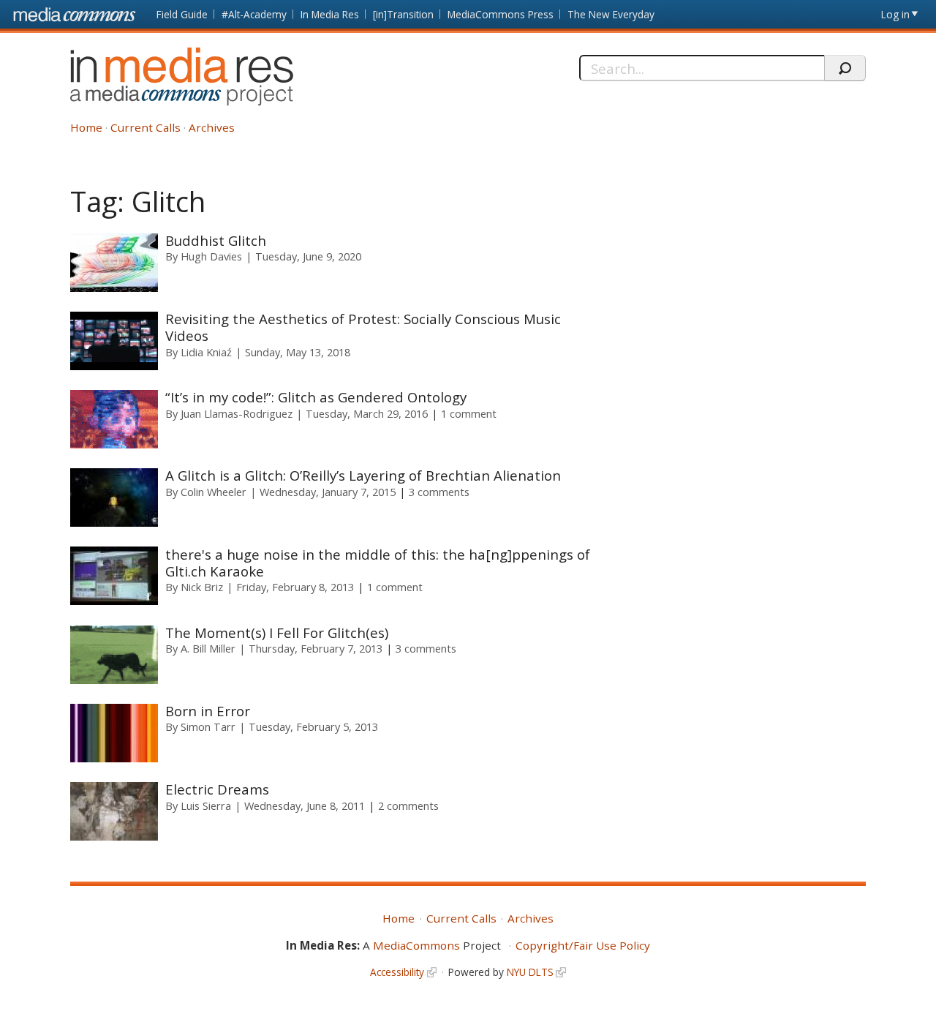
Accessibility (397, 972)
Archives (212, 127)
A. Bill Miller (208, 648)
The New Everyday (610, 14)
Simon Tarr (208, 726)
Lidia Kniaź (206, 352)
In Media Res (330, 14)
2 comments (408, 805)
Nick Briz (202, 586)
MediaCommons (416, 945)
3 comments (439, 491)
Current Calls (145, 127)
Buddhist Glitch (215, 240)
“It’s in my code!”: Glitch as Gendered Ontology (316, 397)
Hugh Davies (211, 256)
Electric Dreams (217, 789)
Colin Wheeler (213, 491)
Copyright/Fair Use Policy (583, 945)
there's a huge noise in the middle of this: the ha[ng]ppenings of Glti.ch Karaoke (377, 562)
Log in (895, 14)
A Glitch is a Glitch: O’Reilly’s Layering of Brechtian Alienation (363, 475)
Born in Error (207, 711)
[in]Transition (403, 14)
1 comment (469, 413)
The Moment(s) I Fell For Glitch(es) (276, 632)
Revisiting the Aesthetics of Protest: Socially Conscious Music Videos (363, 327)
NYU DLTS (530, 972)
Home (86, 127)
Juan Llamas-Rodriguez (236, 413)
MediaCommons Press (501, 14)
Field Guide (182, 14)
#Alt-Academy (254, 14)
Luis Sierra (206, 805)
